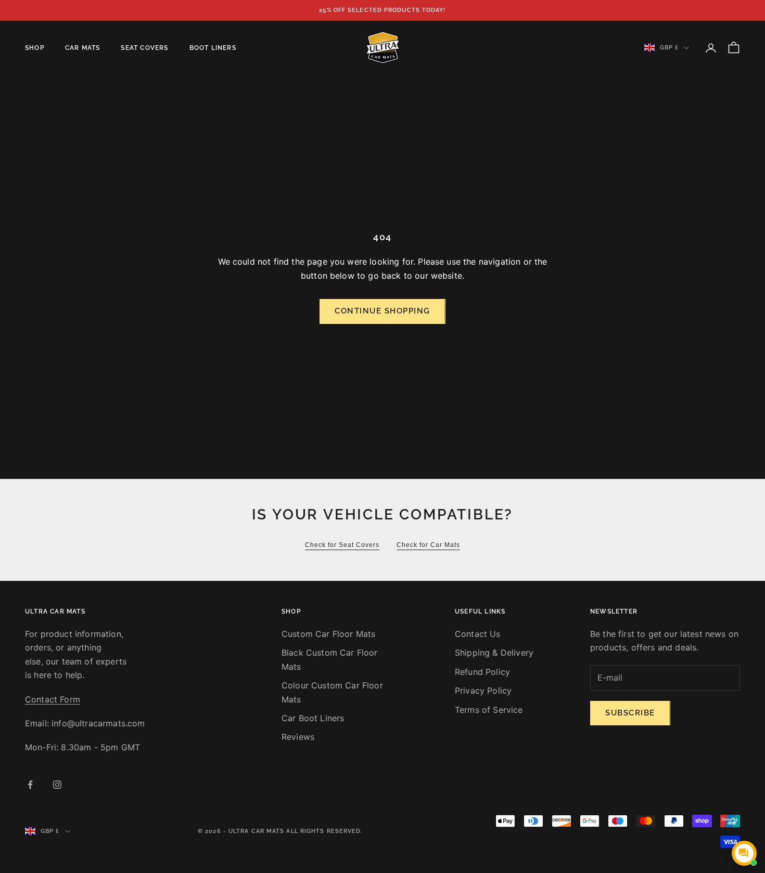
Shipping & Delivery (494, 652)
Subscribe (630, 713)
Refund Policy (482, 672)
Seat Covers (144, 47)
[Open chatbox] (744, 853)
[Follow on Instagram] (57, 784)
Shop (34, 47)
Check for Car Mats (428, 545)
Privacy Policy (483, 690)
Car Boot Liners (313, 718)
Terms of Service (489, 710)
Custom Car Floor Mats (328, 634)
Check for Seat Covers (342, 545)
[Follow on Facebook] (30, 784)
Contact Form (52, 699)
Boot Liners (212, 47)
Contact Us (478, 634)
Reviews (298, 737)
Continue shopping (382, 311)
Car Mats (82, 47)
